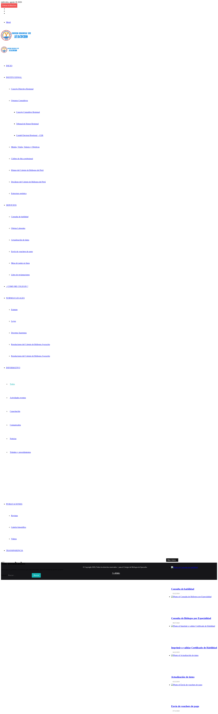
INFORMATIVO (13, 368)
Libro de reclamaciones (20, 275)
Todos (12, 384)
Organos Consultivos (19, 100)
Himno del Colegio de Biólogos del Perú (27, 170)
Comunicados (15, 425)
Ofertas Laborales (18, 228)
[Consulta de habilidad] (194, 575)
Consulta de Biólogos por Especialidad (191, 618)
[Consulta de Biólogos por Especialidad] (194, 605)
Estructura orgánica (18, 193)
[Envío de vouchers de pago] (194, 693)
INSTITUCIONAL (14, 77)
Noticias (13, 439)
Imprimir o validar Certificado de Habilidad (194, 647)
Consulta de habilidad (19, 217)
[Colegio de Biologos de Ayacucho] (16, 40)
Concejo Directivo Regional (22, 89)
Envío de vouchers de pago (22, 251)
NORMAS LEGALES (15, 298)
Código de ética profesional (22, 159)
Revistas (14, 516)
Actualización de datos (20, 240)
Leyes (13, 321)
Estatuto (14, 310)
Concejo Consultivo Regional (28, 112)
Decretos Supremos (19, 333)
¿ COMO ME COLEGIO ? (17, 286)
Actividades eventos (18, 398)
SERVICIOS (11, 205)
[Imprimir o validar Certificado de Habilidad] (194, 634)
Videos (14, 539)
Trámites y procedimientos (20, 452)
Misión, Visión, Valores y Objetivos (25, 147)
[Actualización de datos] (194, 663)
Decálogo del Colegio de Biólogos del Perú (28, 182)
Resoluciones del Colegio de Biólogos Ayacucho (30, 344)
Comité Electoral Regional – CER (29, 135)
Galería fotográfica (18, 527)
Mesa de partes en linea (20, 263)
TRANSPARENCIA (14, 550)
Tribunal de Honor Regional (27, 124)
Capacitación (15, 411)
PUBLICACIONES (14, 504)
